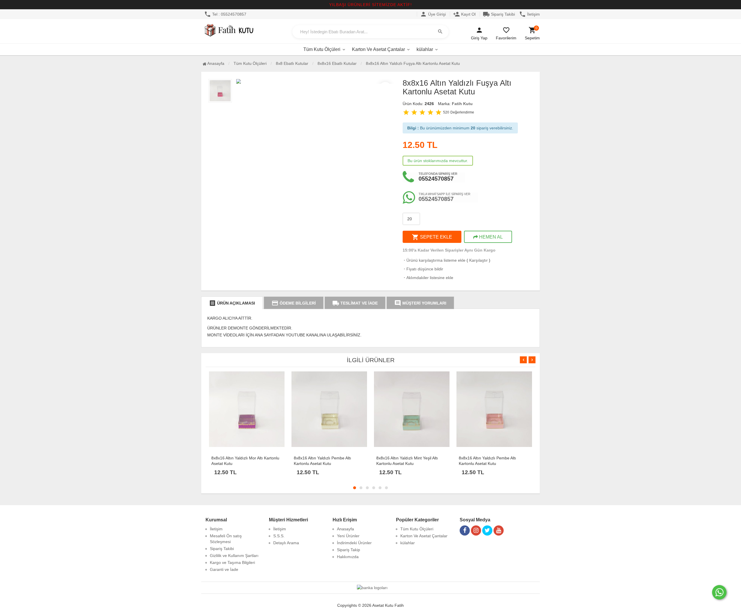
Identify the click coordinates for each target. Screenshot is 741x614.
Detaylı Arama (286, 542)
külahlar (425, 49)
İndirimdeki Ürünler (354, 542)
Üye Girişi (433, 14)
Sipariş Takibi (499, 14)
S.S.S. (279, 536)
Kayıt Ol (464, 14)
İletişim (529, 14)
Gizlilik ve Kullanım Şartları (234, 555)
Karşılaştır (478, 260)
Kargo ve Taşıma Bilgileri (232, 562)
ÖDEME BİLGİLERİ (294, 303)
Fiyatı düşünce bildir (423, 269)
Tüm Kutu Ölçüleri (321, 49)
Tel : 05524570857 (225, 14)
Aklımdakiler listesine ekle (428, 277)
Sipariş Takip (348, 549)
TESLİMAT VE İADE (355, 303)
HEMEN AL (490, 236)
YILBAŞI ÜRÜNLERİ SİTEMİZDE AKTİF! (370, 4)
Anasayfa (215, 63)
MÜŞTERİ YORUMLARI (420, 303)
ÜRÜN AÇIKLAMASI (232, 303)
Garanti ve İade (224, 569)
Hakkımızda (348, 556)
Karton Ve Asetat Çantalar (378, 49)
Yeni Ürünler (348, 536)
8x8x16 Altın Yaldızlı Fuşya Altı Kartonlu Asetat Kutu (413, 63)
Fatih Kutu (462, 103)
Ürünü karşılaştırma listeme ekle (434, 260)
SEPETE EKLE (432, 237)
